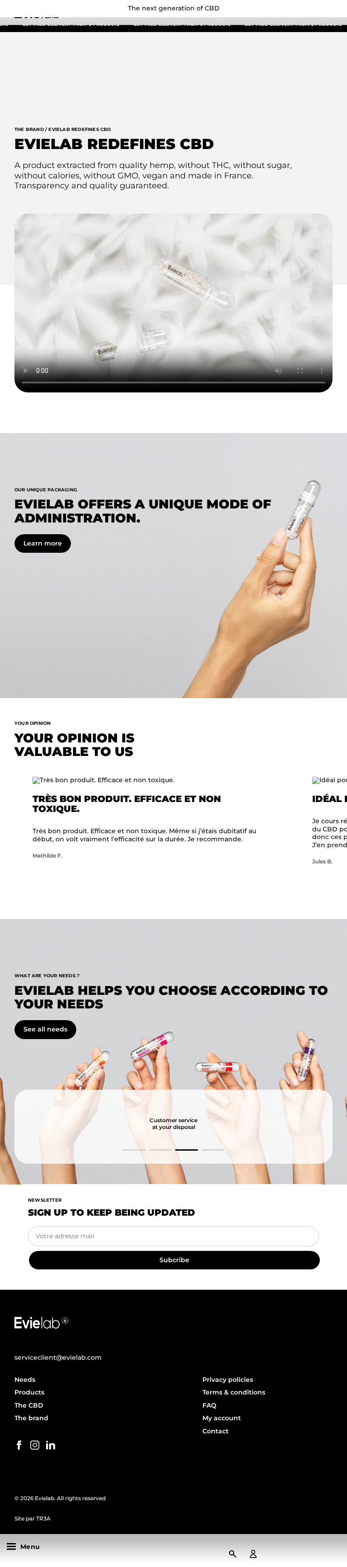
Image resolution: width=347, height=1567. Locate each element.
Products (29, 1392)
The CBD (28, 1405)
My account (221, 1418)
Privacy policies (227, 1380)
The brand (31, 1418)
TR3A (43, 1518)
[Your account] (253, 1554)
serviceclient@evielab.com (58, 1357)
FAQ (209, 1405)
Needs (24, 1380)
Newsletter (44, 1200)
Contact (215, 1431)
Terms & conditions (233, 1392)
